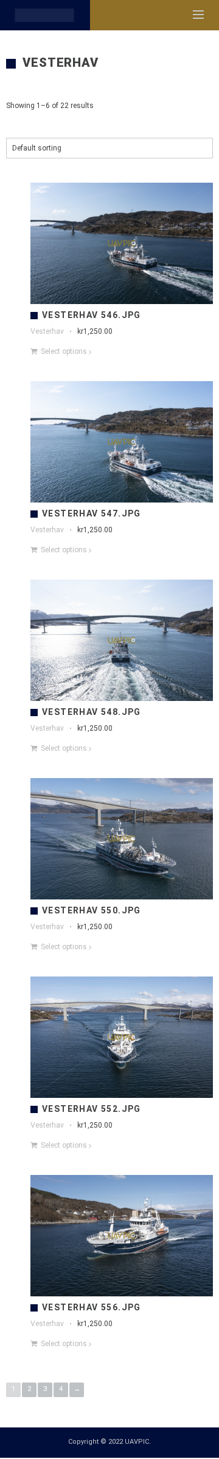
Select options (64, 351)
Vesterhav (47, 331)
